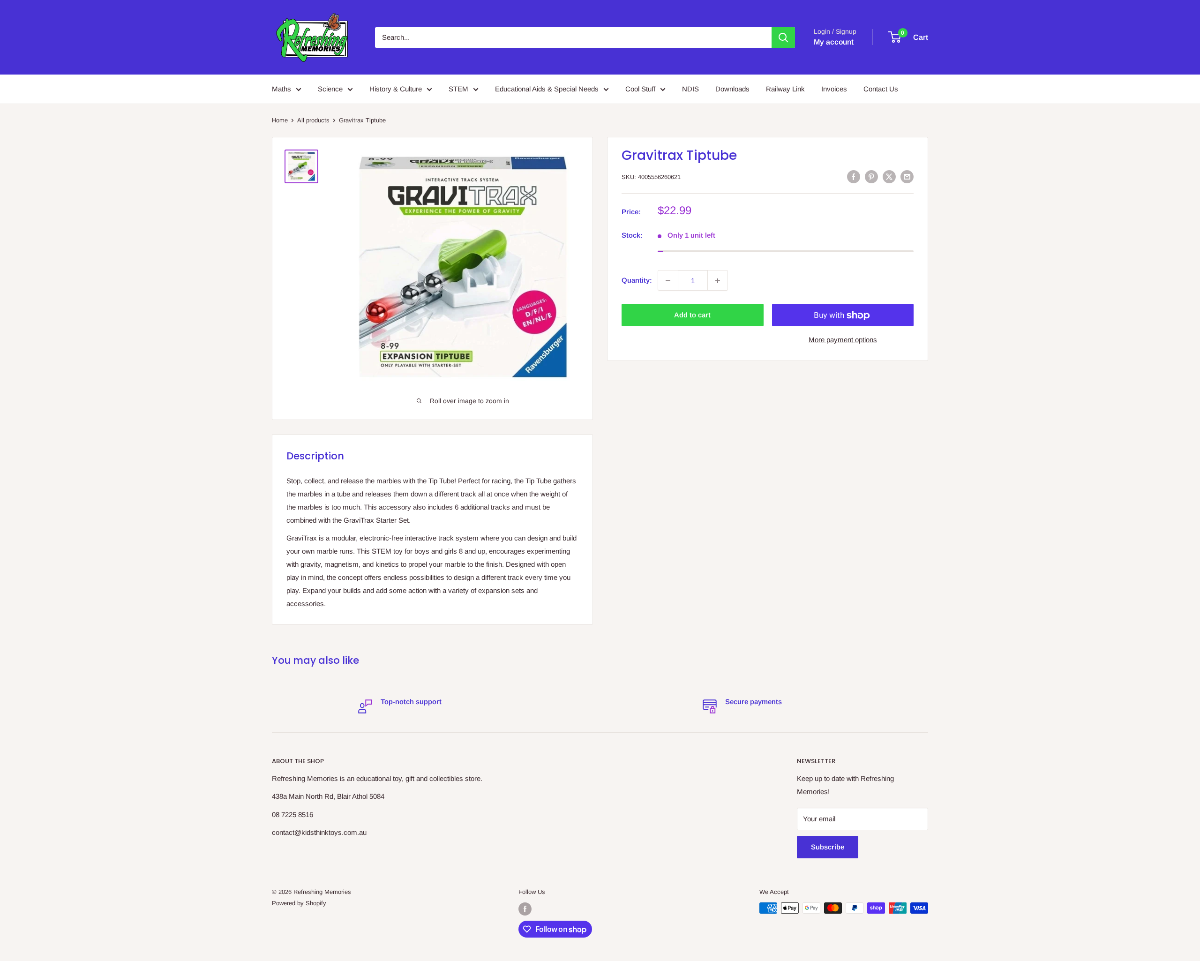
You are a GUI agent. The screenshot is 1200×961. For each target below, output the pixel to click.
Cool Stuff (640, 89)
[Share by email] (907, 176)
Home (280, 120)
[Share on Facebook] (853, 176)
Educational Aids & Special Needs (547, 89)
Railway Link (785, 89)
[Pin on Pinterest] (871, 176)
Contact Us (880, 89)
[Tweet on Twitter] (889, 176)
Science (330, 89)
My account (834, 42)
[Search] (783, 37)
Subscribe (827, 847)
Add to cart (692, 315)
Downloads (732, 89)
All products (313, 120)
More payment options (843, 340)
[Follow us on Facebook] (525, 909)
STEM (458, 89)
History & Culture (395, 89)
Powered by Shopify (299, 903)
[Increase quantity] (718, 281)
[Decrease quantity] (668, 281)
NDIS (690, 89)
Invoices (834, 89)
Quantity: (637, 281)
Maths (281, 89)
